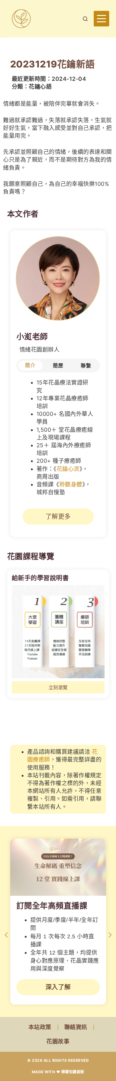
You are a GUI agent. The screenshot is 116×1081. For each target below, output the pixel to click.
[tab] (30, 365)
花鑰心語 (40, 86)
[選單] (101, 18)
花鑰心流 (68, 469)
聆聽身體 (70, 484)
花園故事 (57, 1041)
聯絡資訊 (75, 1027)
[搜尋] (85, 18)
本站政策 (39, 1027)
